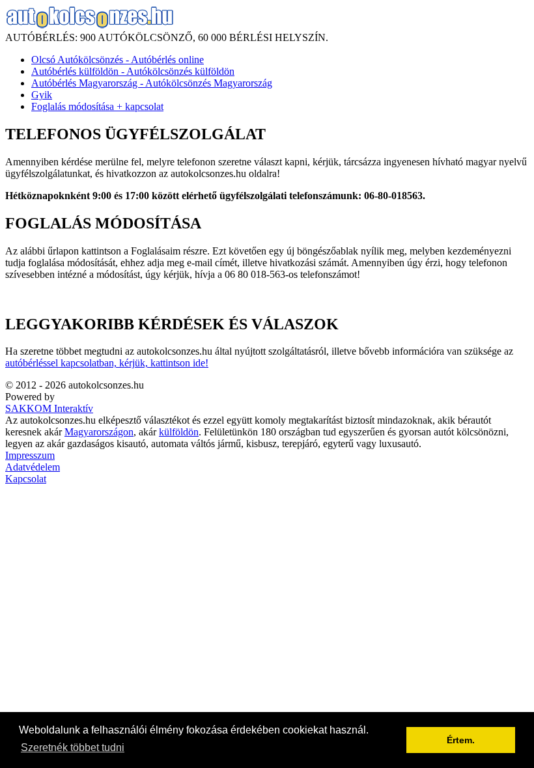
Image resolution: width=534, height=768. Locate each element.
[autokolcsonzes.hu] (90, 25)
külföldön (179, 431)
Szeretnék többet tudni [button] (72, 747)
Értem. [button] (461, 740)
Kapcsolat (25, 478)
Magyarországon (99, 431)
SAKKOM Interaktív (49, 408)
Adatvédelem (32, 467)
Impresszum (30, 455)
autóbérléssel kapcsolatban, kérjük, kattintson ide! (106, 362)
